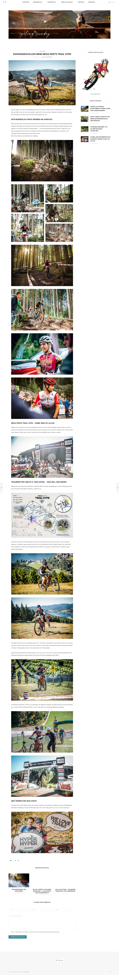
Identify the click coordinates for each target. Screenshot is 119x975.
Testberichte (51, 2)
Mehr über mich (96, 94)
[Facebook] (15, 860)
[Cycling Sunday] (59, 24)
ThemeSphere (26, 972)
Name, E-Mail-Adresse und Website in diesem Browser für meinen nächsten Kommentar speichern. (35, 932)
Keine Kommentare (47, 57)
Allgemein (43, 51)
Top (109, 972)
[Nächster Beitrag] (117, 487)
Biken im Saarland (67, 2)
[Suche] (109, 2)
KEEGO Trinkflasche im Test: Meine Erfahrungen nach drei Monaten (100, 118)
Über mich (81, 2)
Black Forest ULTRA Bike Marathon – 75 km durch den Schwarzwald (42, 891)
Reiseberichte (37, 2)
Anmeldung (56, 807)
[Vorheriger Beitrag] (1, 487)
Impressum (91, 2)
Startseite (25, 2)
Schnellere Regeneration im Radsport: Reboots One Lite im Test (100, 139)
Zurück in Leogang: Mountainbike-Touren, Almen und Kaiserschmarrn (100, 108)
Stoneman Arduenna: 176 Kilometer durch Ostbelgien (98, 129)
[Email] (18, 860)
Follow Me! (60, 960)
